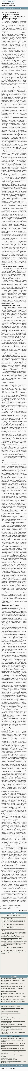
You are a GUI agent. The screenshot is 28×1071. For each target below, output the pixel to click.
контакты (21, 1065)
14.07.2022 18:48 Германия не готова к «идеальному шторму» (12, 925)
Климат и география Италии (8, 991)
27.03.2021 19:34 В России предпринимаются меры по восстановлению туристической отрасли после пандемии (12, 937)
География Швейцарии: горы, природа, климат (13, 1001)
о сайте (16, 1065)
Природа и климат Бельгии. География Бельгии (13, 986)
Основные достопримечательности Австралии (13, 1043)
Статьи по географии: (14, 12)
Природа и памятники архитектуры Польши (12, 1048)
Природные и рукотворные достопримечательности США (9, 1058)
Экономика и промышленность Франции (11, 1024)
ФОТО (22, 8)
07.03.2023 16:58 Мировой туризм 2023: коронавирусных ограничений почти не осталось (13, 916)
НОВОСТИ (6, 8)
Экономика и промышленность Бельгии (11, 1006)
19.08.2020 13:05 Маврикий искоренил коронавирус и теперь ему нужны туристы (12, 948)
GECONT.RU (8, 1)
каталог (11, 1065)
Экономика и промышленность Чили (10, 1013)
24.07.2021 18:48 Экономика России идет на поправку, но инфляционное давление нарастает (13, 933)
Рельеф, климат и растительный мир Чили (12, 978)
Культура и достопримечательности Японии (12, 1038)
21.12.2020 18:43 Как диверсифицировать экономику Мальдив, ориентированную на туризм (14, 940)
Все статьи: (5, 12)
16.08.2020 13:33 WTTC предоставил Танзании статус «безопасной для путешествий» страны (13, 952)
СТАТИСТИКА (17, 8)
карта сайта (4, 1065)
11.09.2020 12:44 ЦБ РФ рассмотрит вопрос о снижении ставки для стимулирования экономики (13, 944)
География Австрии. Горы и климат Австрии (12, 999)
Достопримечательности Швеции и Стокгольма (13, 1050)
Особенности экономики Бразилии (10, 1011)
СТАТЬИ (11, 8)
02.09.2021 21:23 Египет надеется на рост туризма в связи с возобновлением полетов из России (13, 929)
